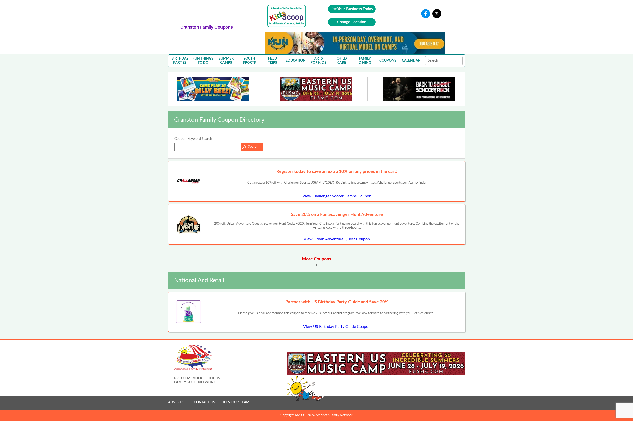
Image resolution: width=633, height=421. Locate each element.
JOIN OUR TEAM (236, 402)
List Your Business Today (351, 9)
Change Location (351, 22)
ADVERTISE (177, 402)
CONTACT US (204, 402)
